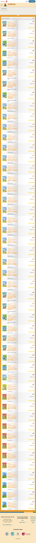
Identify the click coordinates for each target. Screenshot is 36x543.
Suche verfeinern (5, 10)
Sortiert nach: (14, 18)
